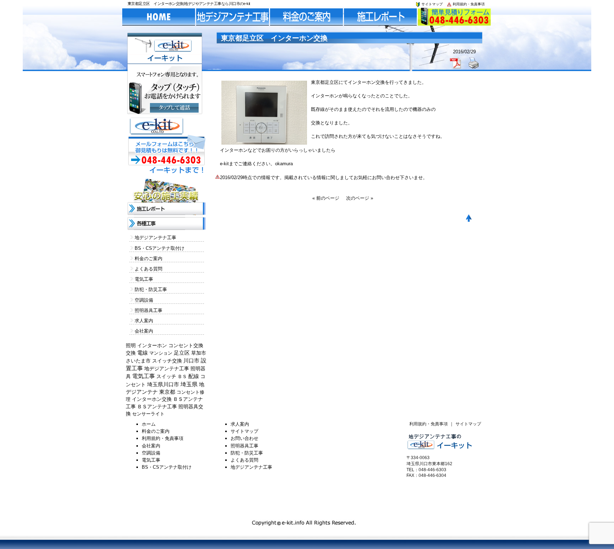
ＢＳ (182, 376)
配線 (193, 376)
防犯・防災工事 (151, 289)
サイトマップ (431, 4)
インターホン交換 (152, 399)
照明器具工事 (148, 310)
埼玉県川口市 (163, 384)
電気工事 (144, 279)
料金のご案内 (148, 258)
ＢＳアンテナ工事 (157, 406)
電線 (142, 353)
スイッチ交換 (167, 361)
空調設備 (144, 300)
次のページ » (359, 198)
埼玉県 (189, 384)
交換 (131, 353)
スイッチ (166, 376)
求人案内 (144, 320)
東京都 (167, 392)
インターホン (152, 345)
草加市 (198, 353)
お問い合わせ (244, 438)
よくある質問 (148, 268)
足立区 (182, 353)
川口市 (191, 360)
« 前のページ (325, 198)
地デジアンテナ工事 (155, 237)
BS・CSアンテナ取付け (159, 248)
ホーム (149, 424)
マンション (160, 353)
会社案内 (144, 331)
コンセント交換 (185, 345)
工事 (131, 406)
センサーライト (148, 413)
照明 (131, 345)
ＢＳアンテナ (188, 399)
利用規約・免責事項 (468, 4)
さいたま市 (138, 361)
